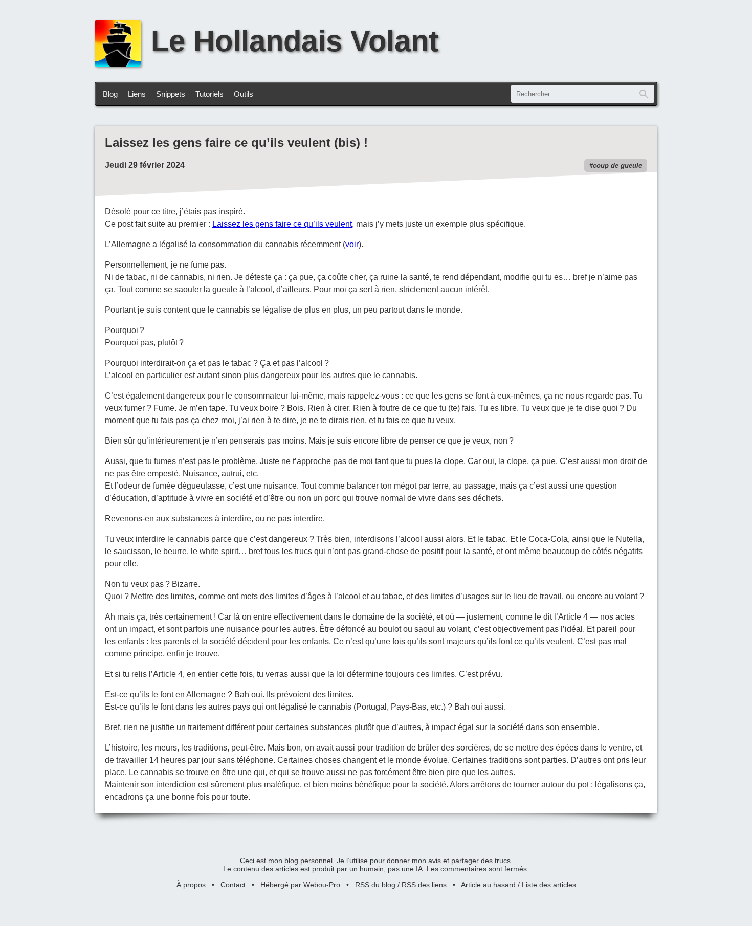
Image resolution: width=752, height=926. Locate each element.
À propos (191, 884)
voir (352, 244)
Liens (137, 94)
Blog (110, 94)
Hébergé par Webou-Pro (300, 884)
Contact (233, 884)
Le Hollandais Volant (294, 41)
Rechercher (644, 94)
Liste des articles (549, 884)
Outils (243, 94)
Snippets (170, 94)
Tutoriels (209, 94)
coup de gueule (617, 165)
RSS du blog (375, 884)
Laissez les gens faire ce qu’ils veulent (282, 223)
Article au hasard (488, 884)
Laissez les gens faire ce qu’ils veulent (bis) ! (236, 142)
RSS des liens (424, 884)
